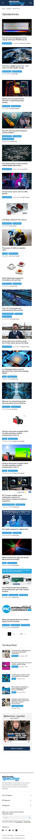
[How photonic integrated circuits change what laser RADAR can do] (17, 27)
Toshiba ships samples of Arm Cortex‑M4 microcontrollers (20, 675)
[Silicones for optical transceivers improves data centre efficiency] (17, 390)
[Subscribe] (30, 817)
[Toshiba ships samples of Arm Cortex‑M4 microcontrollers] (6, 678)
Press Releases (17, 136)
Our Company (7, 795)
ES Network (6, 800)
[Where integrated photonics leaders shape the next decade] (17, 609)
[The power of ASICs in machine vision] (17, 237)
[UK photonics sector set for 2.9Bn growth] (17, 181)
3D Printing (15, 656)
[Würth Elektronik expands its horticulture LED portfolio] (17, 267)
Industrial (5, 253)
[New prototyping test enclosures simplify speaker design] (6, 666)
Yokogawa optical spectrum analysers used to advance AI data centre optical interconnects (20, 701)
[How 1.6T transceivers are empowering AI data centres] (17, 298)
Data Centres (6, 106)
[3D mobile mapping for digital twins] (17, 518)
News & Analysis (7, 71)
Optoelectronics (7, 43)
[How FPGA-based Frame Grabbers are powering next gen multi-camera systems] (17, 577)
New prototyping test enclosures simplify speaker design (21, 663)
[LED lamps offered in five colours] (17, 209)
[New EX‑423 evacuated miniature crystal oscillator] (17, 120)
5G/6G (14, 692)
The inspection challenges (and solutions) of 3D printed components (20, 652)
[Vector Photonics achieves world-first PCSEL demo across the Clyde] (17, 330)
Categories (6, 805)
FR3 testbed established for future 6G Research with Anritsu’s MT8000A (20, 688)
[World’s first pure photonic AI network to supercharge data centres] (17, 88)
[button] (3, 3)
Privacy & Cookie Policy (7, 835)
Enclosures (15, 666)
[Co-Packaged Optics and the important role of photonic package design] (17, 358)
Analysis (5, 438)
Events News (6, 625)
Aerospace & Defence (8, 504)
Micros (13, 678)
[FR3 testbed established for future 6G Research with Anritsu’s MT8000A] (6, 690)
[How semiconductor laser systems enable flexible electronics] (17, 153)
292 (21, 634)
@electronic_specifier (14, 716)
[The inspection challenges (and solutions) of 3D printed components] (6, 654)
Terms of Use (27, 822)
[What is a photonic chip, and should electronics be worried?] (17, 547)
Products (9, 8)
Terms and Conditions (19, 835)
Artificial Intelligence (8, 314)
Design (4, 376)
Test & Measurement (8, 139)
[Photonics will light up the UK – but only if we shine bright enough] (17, 55)
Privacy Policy (18, 822)
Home (3, 8)
